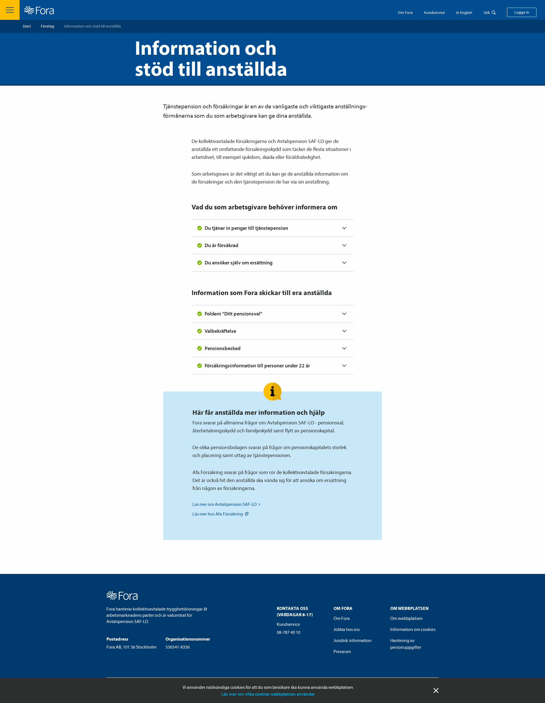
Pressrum (342, 651)
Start (27, 26)
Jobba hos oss (347, 629)
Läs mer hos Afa (217, 514)
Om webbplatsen (406, 618)
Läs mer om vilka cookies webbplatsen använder (268, 694)
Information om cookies (412, 629)
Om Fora (405, 12)
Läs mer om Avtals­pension (224, 504)
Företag (47, 26)
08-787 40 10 (288, 632)
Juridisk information (353, 640)
